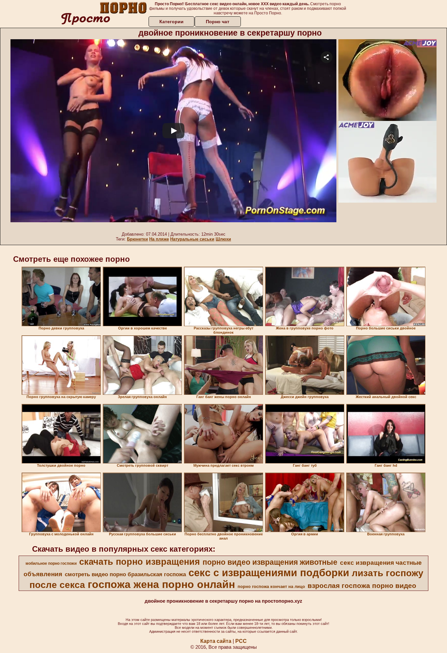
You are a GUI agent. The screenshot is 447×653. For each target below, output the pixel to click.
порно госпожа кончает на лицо (271, 586)
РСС (241, 641)
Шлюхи (223, 239)
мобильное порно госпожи (51, 563)
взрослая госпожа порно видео (362, 586)
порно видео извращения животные (270, 562)
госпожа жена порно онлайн (161, 584)
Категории (171, 21)
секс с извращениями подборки (268, 572)
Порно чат (217, 21)
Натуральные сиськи (192, 239)
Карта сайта (215, 641)
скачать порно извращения (139, 562)
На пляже (159, 239)
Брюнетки (137, 239)
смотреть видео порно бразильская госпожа (125, 574)
